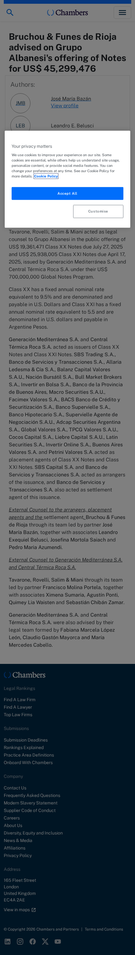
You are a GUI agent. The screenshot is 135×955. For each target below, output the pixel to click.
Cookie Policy (46, 176)
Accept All (67, 193)
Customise (98, 211)
